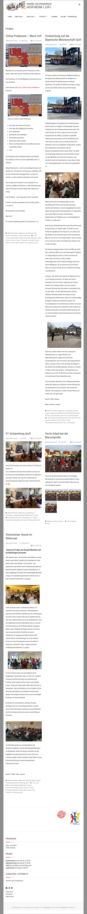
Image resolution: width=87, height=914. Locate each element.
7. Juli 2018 (22, 438)
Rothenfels (9, 792)
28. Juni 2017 (63, 442)
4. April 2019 (62, 44)
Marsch (73, 521)
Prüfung (30, 520)
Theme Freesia (55, 907)
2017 (69, 521)
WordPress (71, 907)
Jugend (47, 413)
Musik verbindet (31, 238)
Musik (70, 413)
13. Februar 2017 (24, 543)
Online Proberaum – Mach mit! (23, 36)
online (39, 238)
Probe (13, 240)
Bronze (18, 518)
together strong (33, 243)
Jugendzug (54, 413)
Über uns (18, 17)
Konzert (28, 780)
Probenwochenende (57, 415)
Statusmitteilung (24, 235)
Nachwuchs (15, 235)
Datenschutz (10, 896)
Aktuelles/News (13, 233)
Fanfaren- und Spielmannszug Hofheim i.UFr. (30, 907)
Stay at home (10, 243)
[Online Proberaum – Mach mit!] (24, 55)
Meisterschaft (62, 413)
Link (36, 222)
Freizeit (8, 235)
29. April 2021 (23, 41)
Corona (8, 238)
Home (10, 17)
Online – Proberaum (69, 17)
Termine (54, 17)
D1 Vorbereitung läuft (18, 433)
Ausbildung (29, 233)
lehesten (48, 420)
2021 (35, 235)
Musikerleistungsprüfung (14, 520)
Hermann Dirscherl (74, 418)
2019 (49, 418)
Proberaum (24, 240)
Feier (35, 233)
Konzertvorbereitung (12, 788)
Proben (17, 240)
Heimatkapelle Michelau (18, 785)
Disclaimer (9, 894)
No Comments (37, 41)
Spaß (37, 240)
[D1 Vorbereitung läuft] (24, 451)
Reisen (66, 415)
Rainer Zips (62, 423)
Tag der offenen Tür (21, 243)
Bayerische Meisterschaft (60, 418)
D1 (31, 518)
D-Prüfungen (25, 518)
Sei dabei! (32, 240)
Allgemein (22, 233)
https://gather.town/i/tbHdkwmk (29, 87)
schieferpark (71, 423)
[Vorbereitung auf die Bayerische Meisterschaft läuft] (63, 59)
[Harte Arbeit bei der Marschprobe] (63, 458)
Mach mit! (31, 17)
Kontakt (42, 17)
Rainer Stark (23, 790)
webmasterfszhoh (12, 41)
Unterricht (36, 520)
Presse (8, 240)
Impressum (9, 892)
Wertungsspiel (74, 415)
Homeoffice (15, 238)
